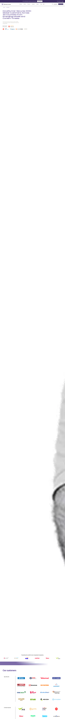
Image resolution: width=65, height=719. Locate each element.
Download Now (40, 1)
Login (62, 1)
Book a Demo (59, 1)
